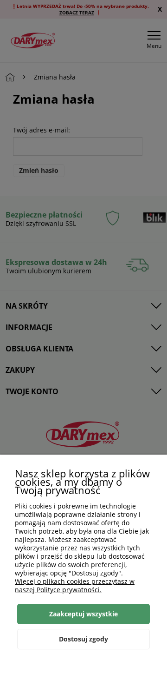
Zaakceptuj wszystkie (83, 613)
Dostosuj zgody (83, 638)
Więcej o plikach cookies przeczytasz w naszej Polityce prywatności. (75, 585)
